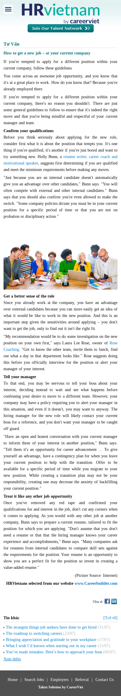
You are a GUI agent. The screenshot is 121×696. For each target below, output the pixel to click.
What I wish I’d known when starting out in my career (51, 646)
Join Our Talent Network (61, 31)
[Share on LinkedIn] (114, 601)
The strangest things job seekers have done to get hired (51, 627)
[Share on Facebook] (107, 601)
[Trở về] (110, 618)
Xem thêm (12, 659)
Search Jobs (34, 679)
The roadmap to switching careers (34, 633)
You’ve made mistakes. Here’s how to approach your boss (54, 652)
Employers (59, 679)
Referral (82, 679)
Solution (55, 687)
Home (13, 679)
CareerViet (75, 687)
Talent (43, 687)
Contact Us (104, 679)
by (64, 687)
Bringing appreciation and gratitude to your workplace (51, 639)
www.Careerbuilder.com (96, 583)
